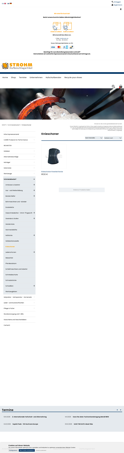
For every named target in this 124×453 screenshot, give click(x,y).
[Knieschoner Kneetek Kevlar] (53, 156)
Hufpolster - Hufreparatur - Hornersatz (18, 297)
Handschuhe (10, 224)
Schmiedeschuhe (12, 275)
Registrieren (118, 5)
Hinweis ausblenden (41, 450)
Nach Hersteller (90, 138)
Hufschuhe (7, 168)
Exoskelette (10, 207)
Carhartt (7, 325)
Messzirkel (9, 258)
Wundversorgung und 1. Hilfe (14, 314)
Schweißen (9, 286)
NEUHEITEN (7, 145)
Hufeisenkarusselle (12, 241)
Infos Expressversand (11, 134)
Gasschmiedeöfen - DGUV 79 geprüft (19, 213)
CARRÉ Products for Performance (16, 140)
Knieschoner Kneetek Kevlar (52, 172)
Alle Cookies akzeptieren (27, 450)
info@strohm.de (64, 38)
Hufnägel (7, 162)
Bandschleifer (10, 196)
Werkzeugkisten (11, 291)
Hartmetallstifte (11, 230)
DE (8, 4)
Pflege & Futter (9, 308)
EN (3, 4)
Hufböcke (9, 235)
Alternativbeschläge (11, 157)
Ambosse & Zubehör (13, 185)
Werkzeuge (8, 174)
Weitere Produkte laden (81, 190)
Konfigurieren (13, 450)
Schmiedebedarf (14, 125)
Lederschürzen (11, 252)
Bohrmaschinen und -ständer (16, 202)
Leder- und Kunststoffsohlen (14, 303)
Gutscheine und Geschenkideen (15, 320)
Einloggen (117, 2)
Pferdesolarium (11, 263)
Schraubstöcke (11, 280)
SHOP (4, 125)
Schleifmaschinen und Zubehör (17, 269)
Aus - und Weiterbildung (14, 190)
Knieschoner (26, 125)
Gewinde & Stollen (12, 218)
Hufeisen (7, 151)
